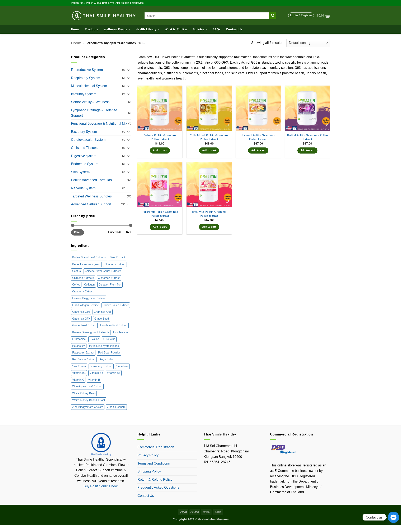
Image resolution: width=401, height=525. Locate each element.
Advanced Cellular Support (91, 204)
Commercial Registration (155, 447)
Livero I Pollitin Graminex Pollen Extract (258, 137)
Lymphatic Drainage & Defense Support (94, 112)
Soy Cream (79, 366)
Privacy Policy (148, 455)
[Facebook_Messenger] (393, 517)
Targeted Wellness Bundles (91, 196)
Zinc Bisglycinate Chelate (87, 406)
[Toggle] (128, 69)
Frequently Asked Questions (158, 487)
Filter (77, 232)
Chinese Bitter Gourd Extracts (103, 271)
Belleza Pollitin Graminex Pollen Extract (159, 137)
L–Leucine (109, 339)
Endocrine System (84, 164)
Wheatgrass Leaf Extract (87, 386)
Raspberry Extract (83, 352)
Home (75, 29)
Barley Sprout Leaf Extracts (89, 257)
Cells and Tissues (84, 148)
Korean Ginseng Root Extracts (90, 332)
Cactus (76, 271)
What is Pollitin (176, 29)
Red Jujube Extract (83, 359)
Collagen (89, 284)
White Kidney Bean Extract (88, 400)
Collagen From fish (110, 284)
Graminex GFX (81, 318)
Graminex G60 (81, 311)
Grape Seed (101, 318)
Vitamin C (78, 379)
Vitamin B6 (113, 372)
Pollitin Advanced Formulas (91, 180)
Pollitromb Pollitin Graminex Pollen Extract (160, 213)
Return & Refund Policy (154, 479)
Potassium (78, 345)
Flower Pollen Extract (116, 305)
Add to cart (160, 150)
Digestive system (83, 156)
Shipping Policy (149, 471)
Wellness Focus (115, 29)
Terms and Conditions (153, 463)
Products (91, 29)
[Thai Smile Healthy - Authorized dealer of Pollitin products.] (104, 15)
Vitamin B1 (79, 372)
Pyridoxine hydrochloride (104, 345)
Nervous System (83, 188)
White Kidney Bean (83, 393)
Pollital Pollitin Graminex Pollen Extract (307, 137)
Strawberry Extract (101, 366)
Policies (198, 29)
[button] (301, 15)
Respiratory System (85, 78)
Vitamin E (94, 379)
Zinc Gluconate (116, 406)
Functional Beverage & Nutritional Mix (99, 123)
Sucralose (122, 366)
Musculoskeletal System (89, 86)
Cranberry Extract (83, 291)
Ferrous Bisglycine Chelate (88, 298)
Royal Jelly (106, 359)
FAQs (217, 29)
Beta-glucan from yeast (86, 264)
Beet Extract (117, 257)
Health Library (146, 29)
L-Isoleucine (120, 332)
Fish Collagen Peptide (85, 305)
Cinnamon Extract (109, 277)
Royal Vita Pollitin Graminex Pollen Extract (209, 213)
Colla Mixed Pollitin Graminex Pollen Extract (209, 137)
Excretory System (84, 131)
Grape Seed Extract (84, 325)
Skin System (80, 172)
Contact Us (234, 29)
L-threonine (79, 339)
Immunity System (83, 94)
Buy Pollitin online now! (101, 486)
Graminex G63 (102, 311)
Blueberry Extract (115, 264)
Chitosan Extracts (83, 277)
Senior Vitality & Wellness (90, 102)
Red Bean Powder (109, 352)
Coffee (76, 284)
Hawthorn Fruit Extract (113, 325)
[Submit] (272, 15)
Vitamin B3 (96, 372)
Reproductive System (87, 70)
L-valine (94, 339)
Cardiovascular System (88, 139)
